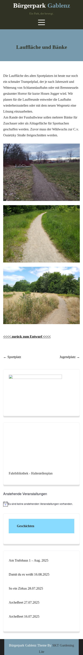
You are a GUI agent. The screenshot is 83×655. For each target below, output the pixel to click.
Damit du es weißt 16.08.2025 (29, 574)
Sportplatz (12, 357)
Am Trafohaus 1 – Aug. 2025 (28, 560)
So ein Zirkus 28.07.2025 (26, 588)
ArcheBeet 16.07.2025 (24, 616)
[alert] (41, 504)
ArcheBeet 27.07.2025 (24, 602)
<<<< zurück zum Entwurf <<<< (27, 336)
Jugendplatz (70, 357)
